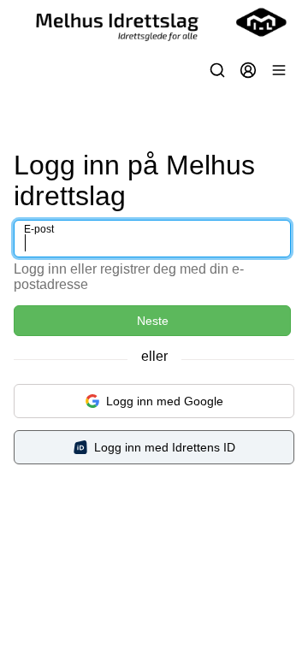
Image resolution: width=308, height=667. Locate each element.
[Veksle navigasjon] (279, 70)
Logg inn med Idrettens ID (164, 447)
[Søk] (217, 70)
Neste (153, 321)
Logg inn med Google (164, 401)
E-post (39, 229)
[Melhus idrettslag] (154, 22)
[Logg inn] (248, 70)
